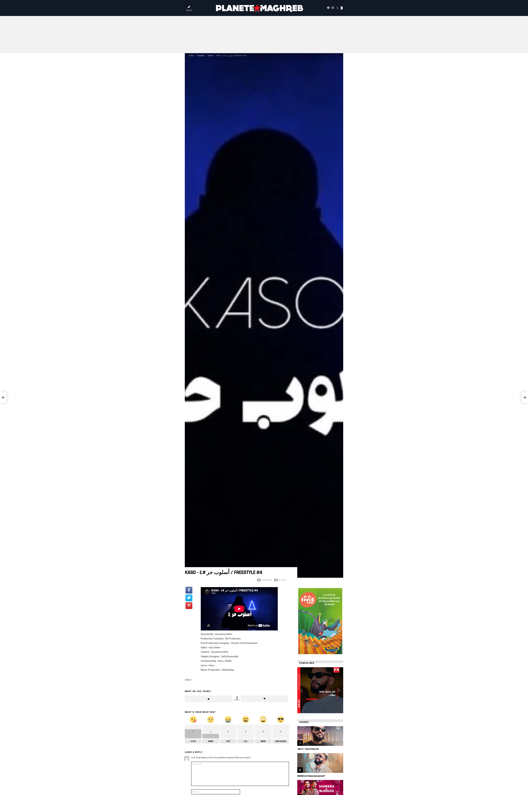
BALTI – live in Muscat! (308, 749)
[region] (320, 690)
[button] (301, 690)
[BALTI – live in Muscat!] (320, 736)
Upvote (208, 698)
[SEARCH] (337, 8)
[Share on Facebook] (188, 590)
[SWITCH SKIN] (341, 8)
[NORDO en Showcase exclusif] (320, 763)
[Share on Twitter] (188, 597)
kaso (189, 680)
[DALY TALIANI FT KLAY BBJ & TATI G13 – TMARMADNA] (3, 397)
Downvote (264, 698)
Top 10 (189, 10)
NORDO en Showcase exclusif (311, 776)
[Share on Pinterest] (188, 605)
